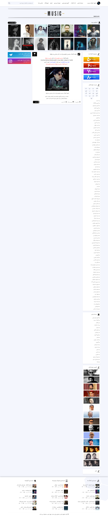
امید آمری (96, 123)
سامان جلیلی (96, 203)
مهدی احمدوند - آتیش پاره (88, 486)
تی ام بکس (96, 162)
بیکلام (97, 323)
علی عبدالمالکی (95, 233)
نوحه (98, 362)
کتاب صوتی (96, 340)
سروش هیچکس (95, 206)
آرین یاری (97, 110)
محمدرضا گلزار (96, 274)
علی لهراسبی (96, 235)
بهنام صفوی (96, 150)
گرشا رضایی (96, 257)
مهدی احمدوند (96, 284)
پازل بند (97, 152)
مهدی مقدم (96, 289)
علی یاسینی (96, 238)
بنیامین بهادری (95, 145)
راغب (98, 186)
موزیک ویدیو (57, 3)
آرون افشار (96, 108)
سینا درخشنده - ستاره (26, 491)
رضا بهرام (97, 189)
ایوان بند (97, 140)
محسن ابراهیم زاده (95, 265)
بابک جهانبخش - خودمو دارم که (56, 502)
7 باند (97, 101)
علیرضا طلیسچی (95, 243)
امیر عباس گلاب (95, 132)
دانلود (36, 102)
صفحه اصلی (80, 3)
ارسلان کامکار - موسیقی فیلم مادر (24, 486)
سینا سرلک (96, 218)
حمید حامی (96, 174)
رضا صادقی (96, 194)
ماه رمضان (96, 345)
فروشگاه (46, 3)
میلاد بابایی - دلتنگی (88, 508)
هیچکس (97, 306)
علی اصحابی (96, 228)
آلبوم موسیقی (65, 3)
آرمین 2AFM (96, 103)
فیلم (51, 3)
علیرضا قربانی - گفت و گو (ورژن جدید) (86, 502)
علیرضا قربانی (96, 245)
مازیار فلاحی (96, 260)
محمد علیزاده (96, 272)
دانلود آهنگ (65, 58)
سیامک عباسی (95, 208)
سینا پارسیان (96, 213)
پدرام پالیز (96, 154)
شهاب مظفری (96, 225)
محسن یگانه (96, 270)
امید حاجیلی (96, 127)
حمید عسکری (96, 179)
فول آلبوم (96, 335)
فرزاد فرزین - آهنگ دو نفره (57, 497)
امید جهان (96, 125)
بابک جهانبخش (95, 142)
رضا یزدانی (96, 196)
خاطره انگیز (96, 330)
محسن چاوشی (95, 267)
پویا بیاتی (97, 159)
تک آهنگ (73, 3)
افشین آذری (96, 120)
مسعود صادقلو (96, 279)
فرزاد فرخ (97, 250)
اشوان (97, 118)
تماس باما (40, 3)
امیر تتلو (97, 130)
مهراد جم (97, 294)
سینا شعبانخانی (95, 221)
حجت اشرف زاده (95, 172)
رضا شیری (96, 191)
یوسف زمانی (96, 309)
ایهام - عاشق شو (57, 491)
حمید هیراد (96, 181)
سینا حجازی (96, 216)
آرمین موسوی (96, 105)
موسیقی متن (96, 359)
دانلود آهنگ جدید (91, 3)
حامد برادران (96, 164)
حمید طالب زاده (95, 176)
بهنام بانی (96, 147)
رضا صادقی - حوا (88, 491)
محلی (97, 349)
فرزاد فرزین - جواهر (57, 486)
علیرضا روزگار (96, 240)
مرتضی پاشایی (95, 277)
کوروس (97, 255)
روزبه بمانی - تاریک (88, 497)
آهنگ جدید (96, 320)
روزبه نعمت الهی (95, 199)
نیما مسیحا (96, 301)
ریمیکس (97, 332)
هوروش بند (96, 304)
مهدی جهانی (96, 287)
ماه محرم (97, 347)
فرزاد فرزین (96, 252)
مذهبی (97, 354)
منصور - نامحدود (25, 497)
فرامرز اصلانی (96, 248)
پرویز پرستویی (96, 157)
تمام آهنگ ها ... (12, 23)
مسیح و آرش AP (95, 282)
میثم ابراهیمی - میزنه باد (57, 508)
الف (97, 88)
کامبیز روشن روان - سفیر (25, 508)
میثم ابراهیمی (96, 297)
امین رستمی (96, 137)
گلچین (97, 342)
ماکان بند (97, 262)
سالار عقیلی (96, 201)
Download (43, 60)
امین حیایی (96, 135)
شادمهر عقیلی (96, 223)
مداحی (97, 352)
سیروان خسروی (95, 211)
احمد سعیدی (96, 115)
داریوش (97, 184)
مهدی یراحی (96, 292)
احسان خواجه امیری (94, 113)
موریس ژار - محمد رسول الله (25, 502)
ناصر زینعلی (96, 299)
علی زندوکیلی (96, 230)
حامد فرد (97, 167)
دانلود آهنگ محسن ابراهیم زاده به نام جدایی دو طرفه (63, 54)
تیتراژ (97, 327)
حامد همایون (96, 169)
